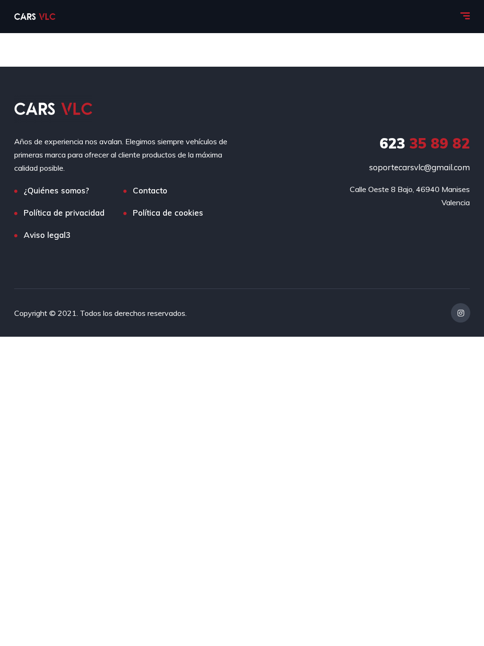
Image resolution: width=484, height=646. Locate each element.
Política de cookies (168, 213)
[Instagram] (460, 313)
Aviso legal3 (47, 235)
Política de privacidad (64, 213)
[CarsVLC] (34, 16)
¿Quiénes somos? (56, 190)
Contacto (150, 190)
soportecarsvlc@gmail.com (419, 167)
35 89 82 (425, 143)
